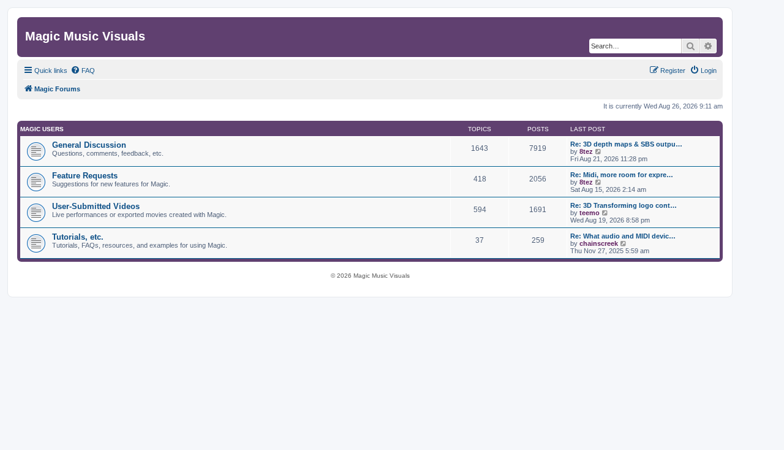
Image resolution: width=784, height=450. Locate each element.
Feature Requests (85, 175)
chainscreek (598, 243)
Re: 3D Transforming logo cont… (623, 205)
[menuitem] (82, 70)
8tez (586, 151)
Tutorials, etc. (78, 237)
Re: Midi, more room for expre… (621, 174)
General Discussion (89, 145)
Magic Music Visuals (85, 36)
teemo (589, 212)
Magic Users (42, 129)
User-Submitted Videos (96, 206)
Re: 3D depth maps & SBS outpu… (626, 144)
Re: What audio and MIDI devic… (623, 236)
